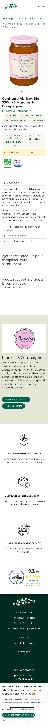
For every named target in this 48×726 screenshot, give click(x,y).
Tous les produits (11, 18)
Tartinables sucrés (33, 18)
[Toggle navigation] (43, 6)
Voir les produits (13, 406)
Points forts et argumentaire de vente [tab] (24, 228)
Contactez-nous (26, 675)
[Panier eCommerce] (38, 6)
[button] (2, 60)
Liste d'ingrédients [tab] (16, 235)
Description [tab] (13, 183)
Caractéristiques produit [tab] (20, 241)
